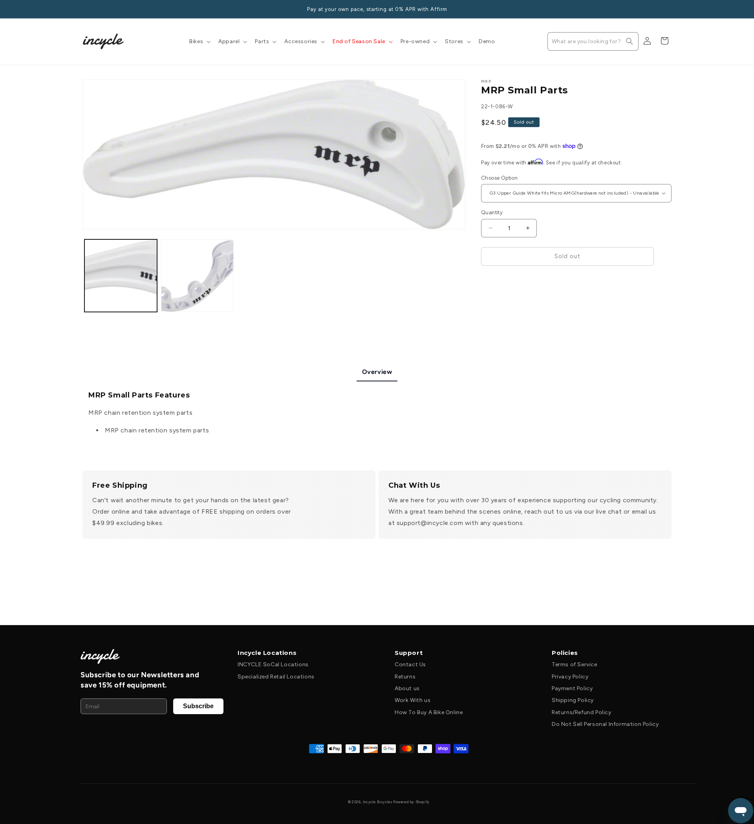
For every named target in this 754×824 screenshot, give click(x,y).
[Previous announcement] (85, 9)
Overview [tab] (377, 372)
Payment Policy (572, 688)
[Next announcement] (668, 9)
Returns (405, 676)
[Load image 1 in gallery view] (120, 275)
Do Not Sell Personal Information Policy (605, 724)
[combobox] (593, 41)
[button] (199, 41)
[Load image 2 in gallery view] (197, 275)
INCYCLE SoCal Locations (273, 664)
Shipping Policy (573, 700)
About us (407, 688)
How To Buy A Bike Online (429, 712)
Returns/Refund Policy (581, 712)
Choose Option (499, 177)
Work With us (412, 700)
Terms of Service (574, 664)
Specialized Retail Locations (276, 676)
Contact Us (410, 664)
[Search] (629, 41)
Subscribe (198, 706)
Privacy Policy (570, 676)
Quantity (492, 212)
